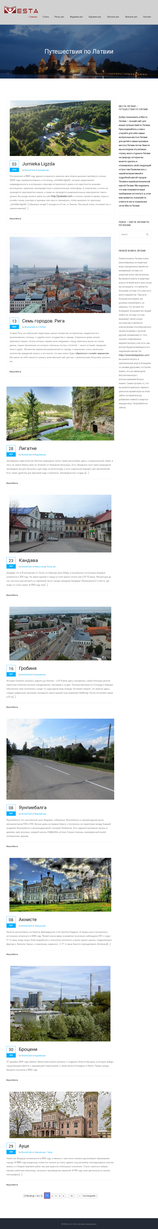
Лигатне (28, 448)
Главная (33, 16)
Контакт (147, 16)
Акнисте (28, 919)
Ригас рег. (59, 16)
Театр (49, 1152)
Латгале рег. (113, 16)
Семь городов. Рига (43, 321)
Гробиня (28, 668)
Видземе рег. (76, 16)
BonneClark (30, 170)
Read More (15, 218)
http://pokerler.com (62, 196)
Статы (46, 16)
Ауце (24, 1146)
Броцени (28, 1049)
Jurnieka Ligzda (38, 163)
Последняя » (90, 1196)
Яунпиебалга (33, 807)
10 (71, 1196)
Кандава (28, 560)
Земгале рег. (131, 16)
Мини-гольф (40, 566)
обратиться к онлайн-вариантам (92, 353)
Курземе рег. (95, 16)
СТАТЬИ (42, 327)
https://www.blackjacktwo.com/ (134, 355)
